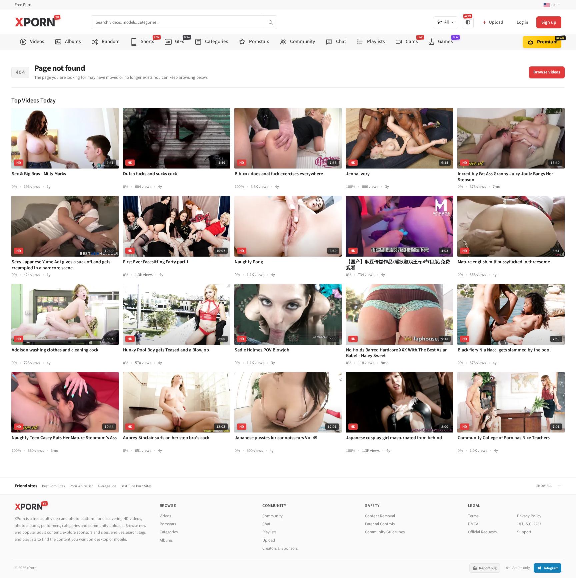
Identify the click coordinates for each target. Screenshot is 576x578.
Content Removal (380, 516)
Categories (169, 532)
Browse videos (546, 72)
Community (272, 516)
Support (524, 532)
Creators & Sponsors (280, 548)
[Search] (270, 22)
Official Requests (482, 532)
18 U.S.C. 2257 (529, 524)
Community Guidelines (385, 532)
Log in (522, 22)
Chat (266, 524)
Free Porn (23, 5)
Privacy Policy (529, 516)
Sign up (548, 22)
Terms (473, 516)
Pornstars (168, 524)
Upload (268, 540)
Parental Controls (380, 524)
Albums (166, 540)
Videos (165, 516)
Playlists (269, 532)
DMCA (473, 524)
